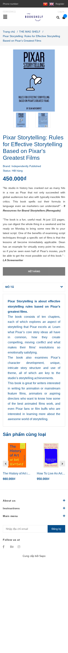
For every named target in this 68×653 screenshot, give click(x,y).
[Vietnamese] (45, 4)
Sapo (42, 555)
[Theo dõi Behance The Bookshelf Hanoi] (12, 546)
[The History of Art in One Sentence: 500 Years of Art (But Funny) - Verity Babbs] (17, 455)
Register (60, 4)
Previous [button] (5, 463)
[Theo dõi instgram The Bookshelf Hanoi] (19, 546)
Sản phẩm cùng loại (24, 434)
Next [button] (62, 463)
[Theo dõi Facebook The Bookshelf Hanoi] (5, 546)
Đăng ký (56, 528)
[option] (22, 120)
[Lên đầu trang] (57, 634)
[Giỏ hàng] (62, 17)
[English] (51, 4)
